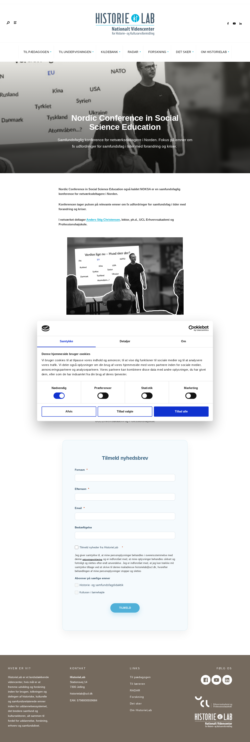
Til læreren (137, 683)
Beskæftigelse (83, 527)
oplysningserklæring (92, 559)
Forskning (157, 52)
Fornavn (80, 469)
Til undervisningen (75, 52)
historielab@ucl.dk (81, 693)
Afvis (68, 411)
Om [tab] (183, 341)
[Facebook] (228, 24)
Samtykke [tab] (66, 341)
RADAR (133, 52)
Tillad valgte (125, 411)
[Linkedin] (227, 680)
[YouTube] (234, 24)
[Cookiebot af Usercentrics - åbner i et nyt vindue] (191, 328)
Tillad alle (181, 411)
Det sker (183, 52)
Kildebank (109, 52)
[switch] (103, 396)
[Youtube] (216, 680)
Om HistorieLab (214, 52)
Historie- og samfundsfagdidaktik (101, 585)
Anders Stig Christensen (103, 219)
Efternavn (80, 488)
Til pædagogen (36, 52)
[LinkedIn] (240, 24)
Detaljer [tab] (125, 341)
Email (78, 508)
